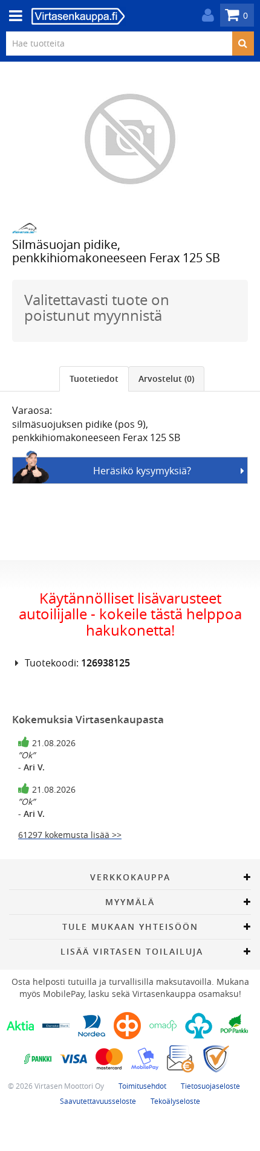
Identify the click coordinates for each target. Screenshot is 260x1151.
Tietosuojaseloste (210, 1086)
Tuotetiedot (94, 378)
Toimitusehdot (142, 1086)
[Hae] (243, 43)
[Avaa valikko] (12, 16)
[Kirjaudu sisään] (205, 15)
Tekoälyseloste (175, 1101)
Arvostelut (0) (166, 378)
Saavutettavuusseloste (98, 1101)
